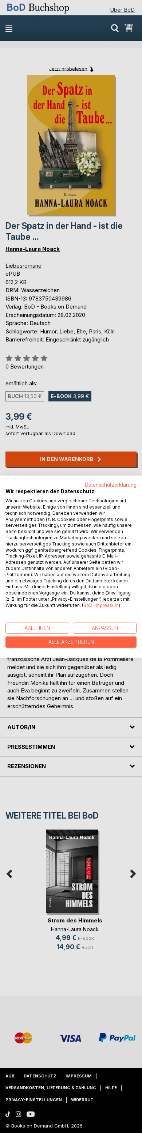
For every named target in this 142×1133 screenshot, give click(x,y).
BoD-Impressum (101, 605)
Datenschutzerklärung (111, 484)
